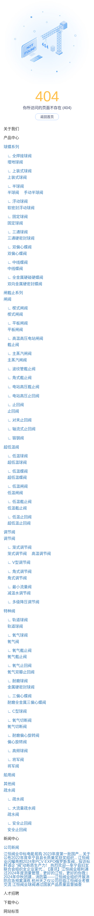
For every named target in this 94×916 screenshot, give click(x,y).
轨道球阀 (13, 626)
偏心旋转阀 (15, 742)
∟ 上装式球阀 (18, 171)
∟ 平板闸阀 (16, 323)
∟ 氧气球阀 (16, 635)
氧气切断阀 (15, 727)
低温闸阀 (13, 493)
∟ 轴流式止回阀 (19, 429)
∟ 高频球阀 (16, 751)
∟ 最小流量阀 (18, 587)
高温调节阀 (39, 554)
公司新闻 (11, 847)
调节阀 (9, 532)
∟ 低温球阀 (16, 456)
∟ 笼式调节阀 (18, 547)
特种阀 (9, 611)
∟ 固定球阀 (16, 217)
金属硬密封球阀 (19, 687)
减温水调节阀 (17, 593)
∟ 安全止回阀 (18, 823)
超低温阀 (11, 447)
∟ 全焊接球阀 (18, 156)
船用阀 (9, 775)
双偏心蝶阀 (15, 253)
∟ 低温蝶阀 (16, 471)
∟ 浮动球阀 (16, 201)
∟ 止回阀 (14, 405)
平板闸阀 (13, 330)
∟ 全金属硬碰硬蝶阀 (23, 277)
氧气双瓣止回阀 (19, 672)
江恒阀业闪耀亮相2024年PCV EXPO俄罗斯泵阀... (46, 860)
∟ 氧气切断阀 (18, 720)
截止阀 (11, 345)
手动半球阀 (31, 192)
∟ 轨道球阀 (16, 620)
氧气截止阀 (15, 657)
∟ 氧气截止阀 (18, 650)
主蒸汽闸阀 (15, 360)
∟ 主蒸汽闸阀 (18, 354)
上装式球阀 (15, 177)
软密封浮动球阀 (19, 208)
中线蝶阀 (13, 269)
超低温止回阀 (17, 523)
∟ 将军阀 (14, 760)
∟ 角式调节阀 (18, 572)
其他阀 (9, 784)
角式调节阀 (15, 578)
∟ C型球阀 (15, 711)
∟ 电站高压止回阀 (21, 396)
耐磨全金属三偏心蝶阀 (25, 702)
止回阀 (11, 411)
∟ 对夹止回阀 (18, 420)
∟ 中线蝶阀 (16, 262)
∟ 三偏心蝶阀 (18, 696)
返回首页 (47, 117)
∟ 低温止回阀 (18, 517)
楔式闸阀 (13, 314)
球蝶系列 (11, 147)
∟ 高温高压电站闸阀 (23, 338)
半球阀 (11, 192)
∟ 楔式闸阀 (16, 308)
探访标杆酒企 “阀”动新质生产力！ (47, 863)
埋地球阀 (13, 162)
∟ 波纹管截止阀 (19, 369)
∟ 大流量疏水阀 (19, 808)
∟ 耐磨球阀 (16, 681)
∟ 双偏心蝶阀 (18, 247)
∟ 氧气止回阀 (18, 666)
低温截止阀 (15, 508)
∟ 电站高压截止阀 (21, 387)
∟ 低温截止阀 (18, 502)
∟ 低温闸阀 (16, 486)
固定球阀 (13, 223)
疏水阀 (9, 790)
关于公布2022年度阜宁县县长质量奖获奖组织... (47, 856)
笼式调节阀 (15, 554)
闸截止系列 (13, 293)
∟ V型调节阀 (17, 562)
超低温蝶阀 (15, 477)
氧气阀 (11, 642)
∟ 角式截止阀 (18, 378)
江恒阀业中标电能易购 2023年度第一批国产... (43, 854)
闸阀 (7, 299)
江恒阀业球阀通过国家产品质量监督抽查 (47, 884)
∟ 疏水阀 (14, 799)
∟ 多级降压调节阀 (21, 602)
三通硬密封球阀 (19, 238)
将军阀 (11, 766)
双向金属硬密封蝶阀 (23, 284)
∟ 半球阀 (14, 186)
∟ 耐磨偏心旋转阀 (21, 735)
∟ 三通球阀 (16, 232)
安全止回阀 (15, 830)
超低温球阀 (15, 462)
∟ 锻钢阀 (14, 438)
